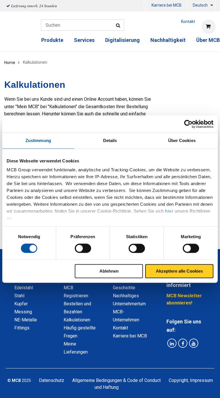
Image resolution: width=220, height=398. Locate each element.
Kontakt (120, 328)
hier (169, 211)
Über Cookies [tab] (182, 140)
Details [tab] (110, 140)
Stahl (19, 295)
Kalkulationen (77, 320)
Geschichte (124, 287)
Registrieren (76, 295)
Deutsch (200, 5)
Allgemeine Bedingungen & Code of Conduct (116, 380)
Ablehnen (109, 271)
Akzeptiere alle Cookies (179, 271)
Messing (23, 311)
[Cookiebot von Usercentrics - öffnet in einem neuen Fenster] (188, 124)
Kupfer (21, 303)
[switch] (83, 248)
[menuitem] (166, 6)
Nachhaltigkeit (168, 40)
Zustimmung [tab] (38, 140)
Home (9, 62)
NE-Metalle (25, 320)
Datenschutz (51, 380)
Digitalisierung (122, 40)
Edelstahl (23, 287)
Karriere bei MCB (167, 5)
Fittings (22, 328)
